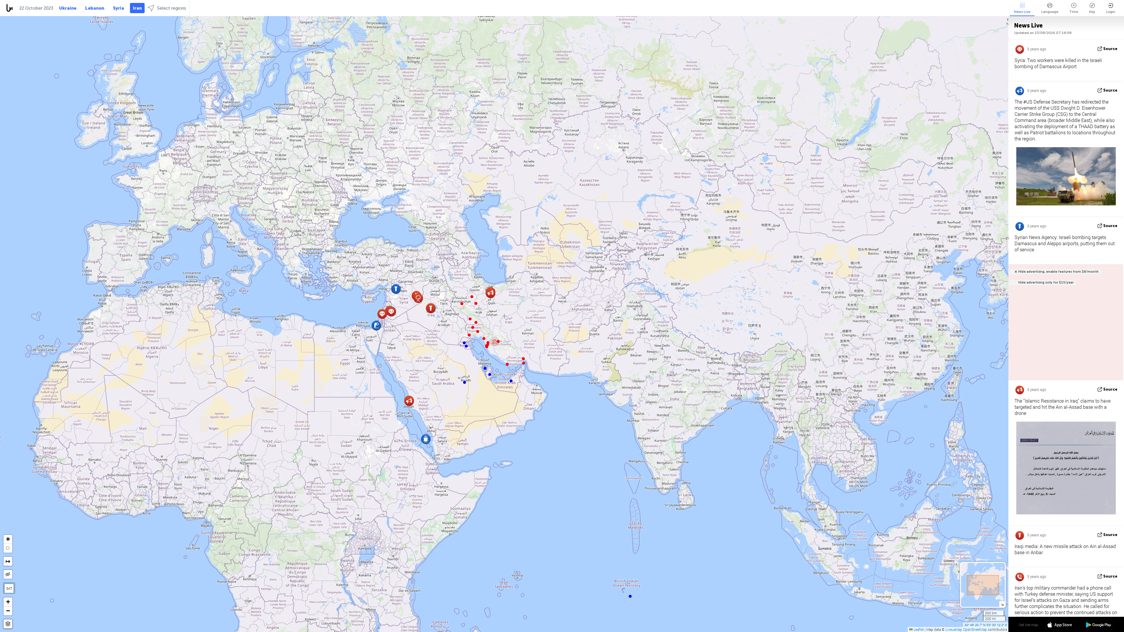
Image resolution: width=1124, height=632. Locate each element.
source (1110, 49)
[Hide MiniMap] (1002, 604)
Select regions (171, 8)
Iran (137, 8)
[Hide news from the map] (8, 574)
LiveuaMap (953, 629)
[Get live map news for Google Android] (1098, 626)
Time (1073, 12)
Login (1110, 12)
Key (1092, 12)
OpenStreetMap (975, 629)
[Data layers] (8, 623)
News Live (1022, 12)
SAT (9, 588)
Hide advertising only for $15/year (1046, 282)
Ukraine (67, 8)
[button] (523, 363)
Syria (118, 8)
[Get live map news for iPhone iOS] (1060, 626)
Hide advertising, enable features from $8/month (1058, 272)
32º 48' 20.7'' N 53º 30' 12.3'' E (985, 624)
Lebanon (94, 8)
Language (1049, 12)
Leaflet (918, 629)
